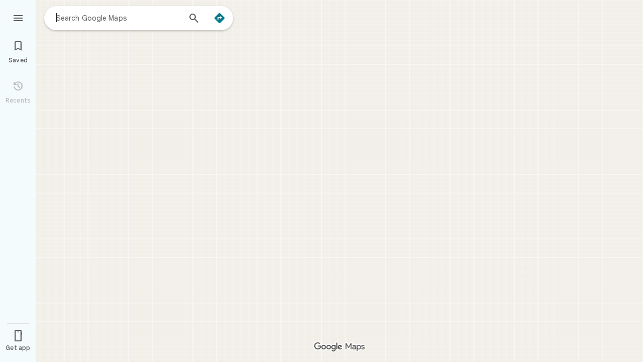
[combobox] (118, 18)
